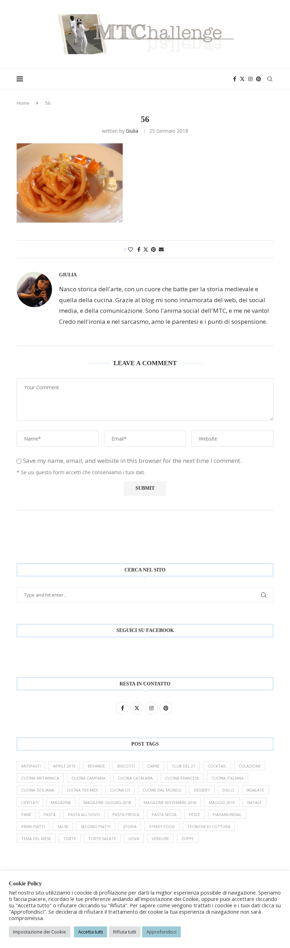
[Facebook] (234, 79)
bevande (96, 766)
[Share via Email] (161, 249)
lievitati (30, 802)
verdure (160, 838)
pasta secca (164, 814)
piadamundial (227, 814)
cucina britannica (40, 778)
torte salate (102, 838)
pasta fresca (125, 814)
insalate (255, 790)
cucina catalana (135, 778)
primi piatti (33, 826)
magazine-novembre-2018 (170, 802)
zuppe (187, 838)
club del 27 (183, 766)
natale (254, 802)
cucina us (120, 790)
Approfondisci (161, 932)
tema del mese (36, 838)
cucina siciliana (37, 790)
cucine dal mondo (162, 790)
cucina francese (182, 778)
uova (133, 838)
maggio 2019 (222, 802)
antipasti (31, 766)
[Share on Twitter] (145, 249)
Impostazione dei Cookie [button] (39, 932)
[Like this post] (130, 249)
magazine (61, 802)
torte (69, 838)
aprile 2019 (64, 766)
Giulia (132, 130)
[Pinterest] (258, 79)
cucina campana (88, 778)
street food (162, 826)
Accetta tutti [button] (90, 932)
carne (153, 766)
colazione (250, 766)
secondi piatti (95, 826)
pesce (194, 814)
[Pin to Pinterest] (153, 249)
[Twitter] (242, 79)
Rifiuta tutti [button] (124, 932)
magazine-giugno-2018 (107, 802)
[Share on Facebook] (138, 249)
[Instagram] (250, 79)
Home (23, 103)
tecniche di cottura (208, 826)
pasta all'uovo (84, 814)
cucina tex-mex (82, 790)
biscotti (126, 766)
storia (130, 826)
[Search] (269, 79)
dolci (228, 790)
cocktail (217, 766)
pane (26, 814)
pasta (50, 814)
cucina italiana (227, 778)
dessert (202, 790)
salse (62, 826)
